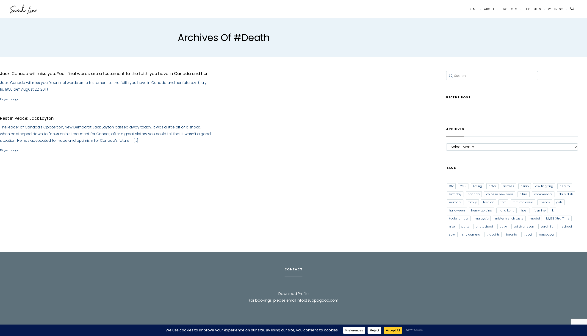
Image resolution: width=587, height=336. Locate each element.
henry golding (481, 210)
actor (492, 186)
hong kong (506, 210)
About (489, 9)
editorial (455, 202)
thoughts (493, 234)
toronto (511, 234)
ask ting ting (544, 186)
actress (508, 186)
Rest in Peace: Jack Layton (27, 118)
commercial (543, 194)
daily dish (566, 194)
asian (525, 186)
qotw (503, 226)
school (567, 226)
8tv (451, 186)
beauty (564, 186)
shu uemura (471, 234)
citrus (524, 194)
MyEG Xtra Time (558, 218)
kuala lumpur (458, 218)
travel (527, 234)
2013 (463, 186)
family (472, 202)
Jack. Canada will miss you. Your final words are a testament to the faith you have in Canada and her (104, 73)
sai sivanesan (523, 226)
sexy (452, 234)
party (465, 226)
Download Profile (293, 293)
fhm (503, 202)
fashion (488, 202)
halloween (457, 210)
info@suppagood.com (317, 300)
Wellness (555, 9)
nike (452, 226)
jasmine (540, 210)
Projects (509, 9)
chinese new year (499, 194)
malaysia (482, 218)
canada (474, 194)
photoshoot (484, 226)
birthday (455, 194)
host (524, 210)
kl (553, 210)
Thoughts (532, 9)
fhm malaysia (523, 202)
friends (545, 202)
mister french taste (509, 218)
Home (472, 9)
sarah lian (547, 226)
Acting (477, 186)
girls (559, 202)
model (535, 218)
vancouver (546, 234)
